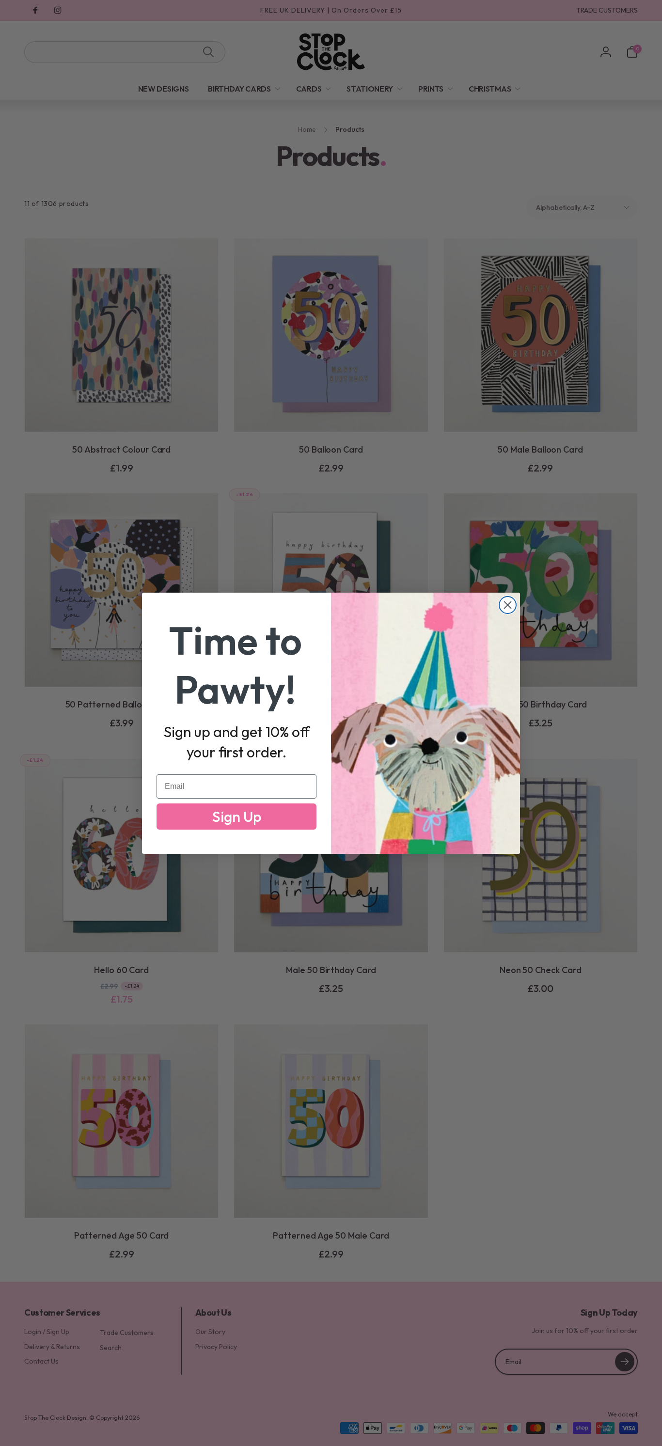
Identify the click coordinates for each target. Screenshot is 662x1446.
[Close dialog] (507, 605)
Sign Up (236, 816)
